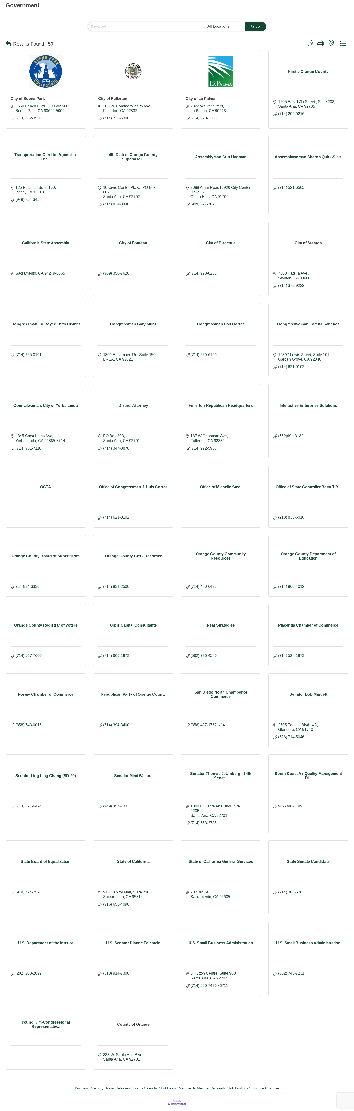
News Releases (118, 1088)
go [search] (258, 26)
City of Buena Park (28, 99)
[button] (8, 44)
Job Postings (238, 1088)
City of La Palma (200, 99)
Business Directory (89, 1088)
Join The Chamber (265, 1088)
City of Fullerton (112, 99)
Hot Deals (168, 1088)
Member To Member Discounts (202, 1088)
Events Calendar (145, 1088)
